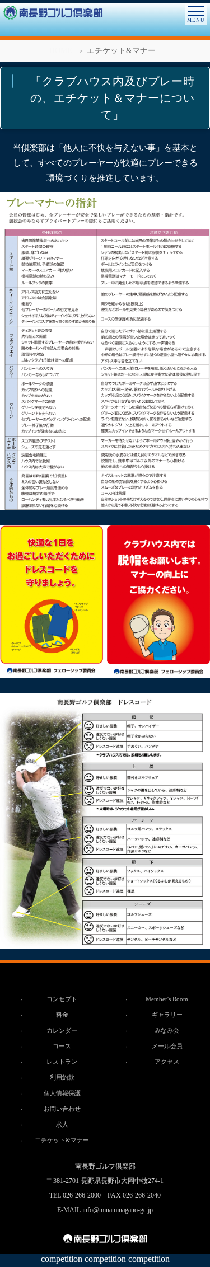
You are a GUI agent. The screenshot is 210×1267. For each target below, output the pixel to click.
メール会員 (167, 1046)
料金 (62, 1014)
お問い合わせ (62, 1108)
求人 (62, 1124)
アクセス (167, 1061)
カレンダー (61, 1030)
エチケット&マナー (62, 1140)
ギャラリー (167, 1014)
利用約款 (62, 1077)
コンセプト (61, 999)
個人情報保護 (62, 1093)
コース (62, 1046)
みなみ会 (167, 1030)
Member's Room (167, 999)
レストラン (61, 1061)
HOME (60, 50)
